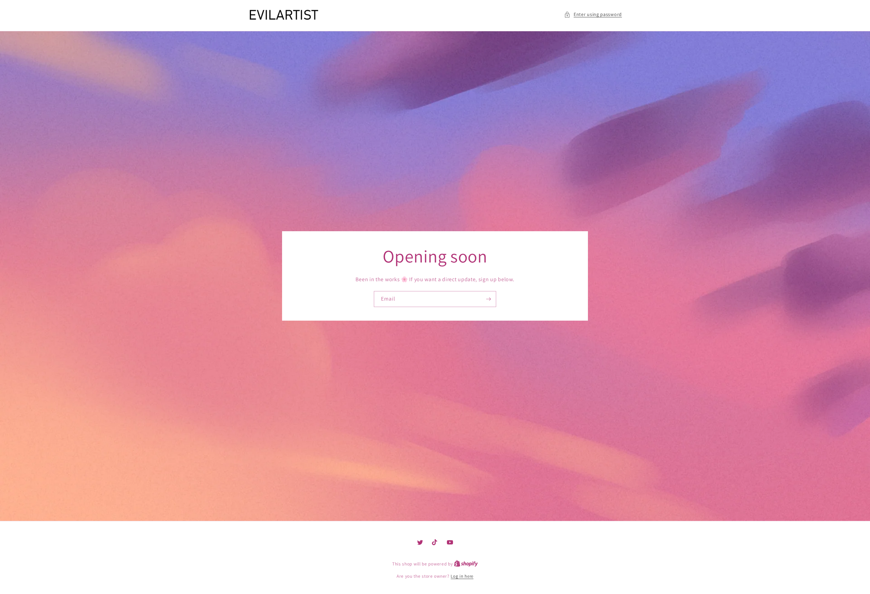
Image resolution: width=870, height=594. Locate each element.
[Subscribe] (488, 299)
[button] (593, 14)
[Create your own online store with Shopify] (466, 564)
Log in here (462, 576)
